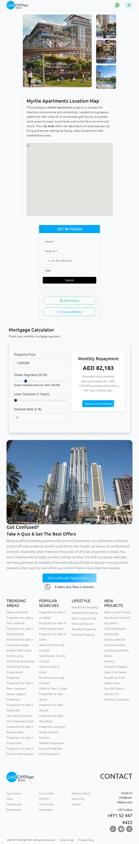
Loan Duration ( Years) (31, 394)
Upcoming (78, 798)
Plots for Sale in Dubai (53, 688)
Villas (10, 798)
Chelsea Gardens (115, 645)
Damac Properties (50, 748)
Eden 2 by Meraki (115, 672)
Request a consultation (98, 403)
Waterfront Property (85, 612)
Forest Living (15, 655)
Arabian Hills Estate (19, 650)
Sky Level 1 (111, 623)
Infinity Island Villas (116, 650)
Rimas (108, 655)
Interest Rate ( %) (27, 409)
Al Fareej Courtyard (116, 699)
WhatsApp (71, 300)
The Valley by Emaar (20, 715)
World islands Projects (21, 661)
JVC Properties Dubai (20, 721)
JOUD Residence (115, 628)
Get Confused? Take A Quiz (68, 578)
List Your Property (83, 634)
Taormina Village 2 (116, 666)
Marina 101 (111, 694)
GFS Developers (49, 754)
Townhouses (14, 804)
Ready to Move (81, 793)
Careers (76, 804)
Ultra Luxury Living (84, 618)
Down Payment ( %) (30, 375)
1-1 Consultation (70, 312)
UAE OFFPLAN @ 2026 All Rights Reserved (31, 840)
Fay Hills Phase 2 (114, 688)
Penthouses (14, 809)
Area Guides (46, 793)
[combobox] (48, 261)
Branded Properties (84, 629)
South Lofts (111, 634)
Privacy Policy (86, 840)
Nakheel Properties (51, 743)
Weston (109, 661)
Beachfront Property (85, 607)
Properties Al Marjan (52, 726)
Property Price (24, 354)
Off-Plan (44, 798)
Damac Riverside (17, 612)
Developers (46, 809)
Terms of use (67, 840)
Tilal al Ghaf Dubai (18, 666)
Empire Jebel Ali (114, 639)
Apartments (14, 793)
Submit (69, 280)
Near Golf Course (83, 623)
